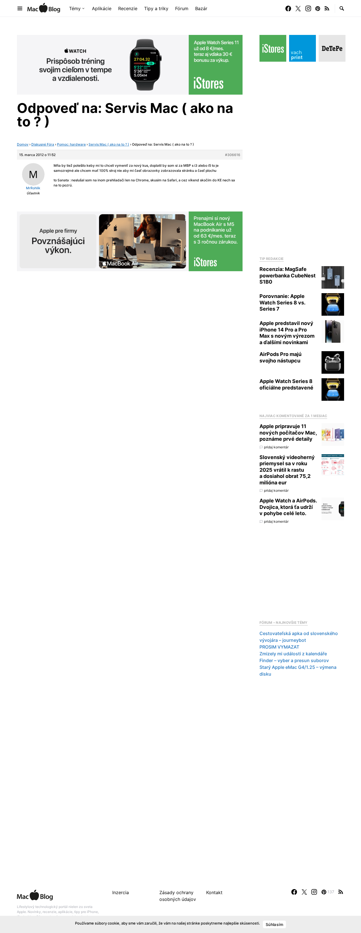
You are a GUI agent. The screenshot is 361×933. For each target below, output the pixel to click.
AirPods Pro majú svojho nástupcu (280, 357)
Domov (22, 144)
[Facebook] (288, 8)
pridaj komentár (276, 447)
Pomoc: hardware (71, 144)
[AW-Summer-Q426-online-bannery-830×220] (130, 64)
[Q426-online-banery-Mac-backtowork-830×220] (130, 241)
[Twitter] (298, 8)
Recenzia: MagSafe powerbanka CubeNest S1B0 (287, 275)
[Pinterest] (317, 8)
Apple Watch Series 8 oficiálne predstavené (286, 384)
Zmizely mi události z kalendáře (293, 653)
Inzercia (120, 892)
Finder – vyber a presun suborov (294, 660)
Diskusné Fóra (42, 144)
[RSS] (327, 8)
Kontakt (214, 892)
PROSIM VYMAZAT (279, 647)
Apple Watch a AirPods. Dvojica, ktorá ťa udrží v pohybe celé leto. (288, 507)
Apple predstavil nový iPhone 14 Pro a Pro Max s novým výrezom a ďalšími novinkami (286, 332)
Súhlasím (274, 924)
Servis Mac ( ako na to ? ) (109, 144)
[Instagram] (308, 8)
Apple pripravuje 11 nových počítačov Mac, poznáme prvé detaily (288, 432)
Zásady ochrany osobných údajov (177, 896)
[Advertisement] (301, 157)
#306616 (232, 155)
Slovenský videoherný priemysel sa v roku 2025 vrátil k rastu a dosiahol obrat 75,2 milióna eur (287, 470)
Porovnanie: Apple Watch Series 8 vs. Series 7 (282, 302)
